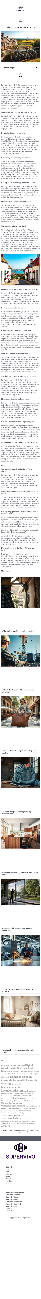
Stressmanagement (11, 1115)
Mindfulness (17, 1098)
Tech (7, 1183)
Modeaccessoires (19, 1101)
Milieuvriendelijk (5, 1098)
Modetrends (28, 1101)
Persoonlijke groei (33, 1106)
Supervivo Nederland (14, 1202)
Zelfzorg (5, 1125)
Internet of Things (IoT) (24, 1093)
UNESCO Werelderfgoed (21, 1123)
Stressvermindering (11, 1118)
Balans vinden (7, 1065)
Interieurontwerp (29, 1091)
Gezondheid (17, 1084)
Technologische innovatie (29, 1118)
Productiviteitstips (29, 1108)
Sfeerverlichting (25, 1111)
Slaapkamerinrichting (7, 1113)
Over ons (9, 1208)
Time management (29, 1121)
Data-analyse (19, 1065)
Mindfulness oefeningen (30, 1098)
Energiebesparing (21, 1076)
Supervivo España (13, 1195)
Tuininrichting (7, 1123)
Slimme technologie (19, 1113)
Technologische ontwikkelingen (11, 1121)
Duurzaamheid (25, 1068)
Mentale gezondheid (23, 1095)
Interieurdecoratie (11, 1087)
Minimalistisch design (7, 1101)
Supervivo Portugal (13, 1204)
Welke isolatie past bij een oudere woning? (18, 631)
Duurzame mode (14, 1074)
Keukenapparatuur (7, 1096)
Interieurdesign (12, 1090)
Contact (9, 1211)
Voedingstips (32, 1123)
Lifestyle (9, 1174)
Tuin (7, 1172)
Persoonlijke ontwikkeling (12, 1108)
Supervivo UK (11, 1206)
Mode (8, 1176)
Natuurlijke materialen (11, 1103)
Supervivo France (12, 1197)
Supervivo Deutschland (15, 1192)
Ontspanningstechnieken (13, 1105)
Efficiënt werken (26, 1074)
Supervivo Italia (12, 1199)
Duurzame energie (27, 1071)
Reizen (4, 1131)
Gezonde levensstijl (13, 1080)
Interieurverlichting (8, 1093)
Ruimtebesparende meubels (10, 1111)
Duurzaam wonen (10, 1071)
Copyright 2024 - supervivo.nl (20, 1218)
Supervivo (10, 1167)
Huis (7, 1169)
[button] (20, 21)
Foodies (9, 1181)
